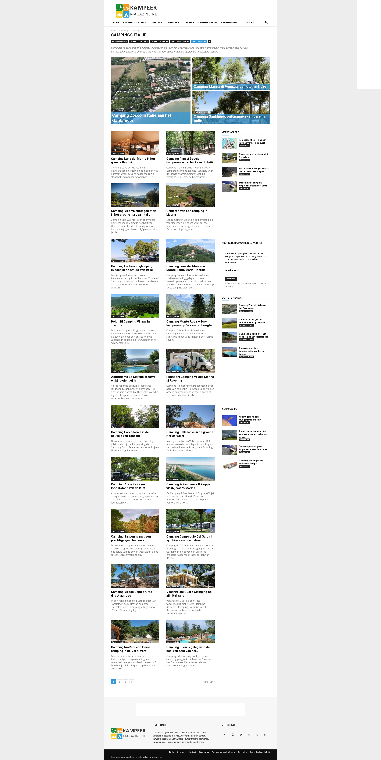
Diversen (155, 22)
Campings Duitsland (139, 41)
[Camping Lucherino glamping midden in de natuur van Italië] (135, 250)
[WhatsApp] (265, 735)
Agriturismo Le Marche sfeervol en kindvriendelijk (133, 378)
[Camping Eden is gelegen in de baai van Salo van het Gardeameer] (190, 631)
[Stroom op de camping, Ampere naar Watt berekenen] (229, 186)
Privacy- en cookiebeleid (223, 752)
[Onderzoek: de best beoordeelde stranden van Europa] (229, 352)
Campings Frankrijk (159, 41)
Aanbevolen (244, 146)
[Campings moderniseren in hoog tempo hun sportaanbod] (229, 337)
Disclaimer (204, 752)
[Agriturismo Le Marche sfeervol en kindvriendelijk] (135, 361)
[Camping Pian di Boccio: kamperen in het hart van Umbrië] (190, 143)
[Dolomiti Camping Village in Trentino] (135, 306)
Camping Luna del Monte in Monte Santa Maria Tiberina (186, 268)
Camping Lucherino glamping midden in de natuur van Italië (132, 268)
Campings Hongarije (180, 41)
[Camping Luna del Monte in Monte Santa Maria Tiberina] (190, 250)
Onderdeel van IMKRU (260, 752)
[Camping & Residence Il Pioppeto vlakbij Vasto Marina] (190, 469)
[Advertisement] (216, 11)
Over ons (181, 752)
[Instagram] (233, 735)
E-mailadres (232, 270)
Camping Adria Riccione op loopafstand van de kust (130, 486)
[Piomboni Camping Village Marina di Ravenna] (190, 361)
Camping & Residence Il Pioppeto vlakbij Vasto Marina (190, 486)
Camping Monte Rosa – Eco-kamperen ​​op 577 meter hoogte (189, 323)
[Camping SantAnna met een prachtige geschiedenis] (135, 521)
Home (116, 22)
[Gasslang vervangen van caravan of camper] (229, 464)
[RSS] (249, 735)
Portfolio (242, 752)
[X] (257, 735)
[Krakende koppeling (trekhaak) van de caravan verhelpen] (229, 172)
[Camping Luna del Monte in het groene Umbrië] (135, 143)
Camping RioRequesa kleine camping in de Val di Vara (130, 649)
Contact (247, 22)
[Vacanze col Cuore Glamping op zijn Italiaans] (190, 576)
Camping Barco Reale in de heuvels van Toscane (130, 434)
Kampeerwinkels (230, 22)
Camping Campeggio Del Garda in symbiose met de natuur (189, 538)
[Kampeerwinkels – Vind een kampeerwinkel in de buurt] (229, 143)
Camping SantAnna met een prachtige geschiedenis (131, 538)
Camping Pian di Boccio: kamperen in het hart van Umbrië (189, 160)
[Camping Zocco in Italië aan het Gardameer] (229, 309)
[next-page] (131, 681)
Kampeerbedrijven (207, 22)
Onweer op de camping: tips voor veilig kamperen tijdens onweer (253, 434)
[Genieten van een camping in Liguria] (190, 195)
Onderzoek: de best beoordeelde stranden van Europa (252, 351)
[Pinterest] (241, 735)
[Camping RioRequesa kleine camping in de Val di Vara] (135, 631)
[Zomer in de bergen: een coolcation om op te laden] (229, 323)
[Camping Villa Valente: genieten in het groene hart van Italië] (135, 195)
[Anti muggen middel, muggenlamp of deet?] (229, 420)
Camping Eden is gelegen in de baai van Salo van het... (188, 649)
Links (171, 752)
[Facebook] (225, 735)
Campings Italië (199, 41)
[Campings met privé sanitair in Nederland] (229, 158)
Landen (188, 22)
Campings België (119, 41)
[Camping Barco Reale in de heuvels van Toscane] (135, 416)
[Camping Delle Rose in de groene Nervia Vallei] (190, 416)
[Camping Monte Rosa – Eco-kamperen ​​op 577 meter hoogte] (190, 306)
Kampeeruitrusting (133, 22)
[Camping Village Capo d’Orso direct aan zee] (135, 576)
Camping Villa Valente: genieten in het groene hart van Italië (133, 212)
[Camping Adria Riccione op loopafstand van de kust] (135, 469)
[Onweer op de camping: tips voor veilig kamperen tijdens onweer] (229, 435)
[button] (266, 22)
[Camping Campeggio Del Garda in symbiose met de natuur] (190, 521)
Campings (172, 22)
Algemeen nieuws (246, 325)
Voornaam (231, 262)
